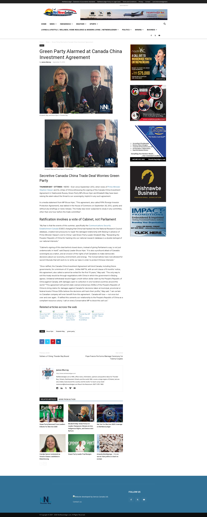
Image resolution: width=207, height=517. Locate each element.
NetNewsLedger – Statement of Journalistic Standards (78, 2)
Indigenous (65, 24)
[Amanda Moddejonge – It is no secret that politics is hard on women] (110, 443)
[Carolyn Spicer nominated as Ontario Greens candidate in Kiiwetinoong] (53, 443)
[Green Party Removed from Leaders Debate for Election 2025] (53, 413)
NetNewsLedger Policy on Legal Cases (109, 2)
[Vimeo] (71, 388)
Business (151, 30)
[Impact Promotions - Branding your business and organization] (148, 222)
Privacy (141, 2)
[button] (164, 24)
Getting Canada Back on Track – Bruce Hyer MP (58, 316)
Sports (93, 24)
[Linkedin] (58, 341)
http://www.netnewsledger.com (66, 373)
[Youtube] (159, 35)
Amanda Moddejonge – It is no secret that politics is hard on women (108, 456)
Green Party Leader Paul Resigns (79, 454)
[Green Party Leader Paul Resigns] (81, 443)
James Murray (46, 62)
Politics (126, 30)
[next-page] (44, 463)
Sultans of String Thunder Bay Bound (54, 356)
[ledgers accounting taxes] (148, 143)
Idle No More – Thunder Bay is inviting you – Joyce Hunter (71, 317)
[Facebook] (151, 35)
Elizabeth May (60, 331)
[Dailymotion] (58, 388)
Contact (147, 2)
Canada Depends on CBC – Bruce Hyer (98, 316)
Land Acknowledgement (159, 2)
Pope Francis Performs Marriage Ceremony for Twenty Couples (104, 357)
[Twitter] (155, 35)
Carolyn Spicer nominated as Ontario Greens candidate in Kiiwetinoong (50, 456)
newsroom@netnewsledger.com (95, 502)
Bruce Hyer (49, 331)
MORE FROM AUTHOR (67, 399)
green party (71, 331)
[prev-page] (41, 463)
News (52, 24)
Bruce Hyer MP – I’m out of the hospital (45, 316)
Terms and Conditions (129, 2)
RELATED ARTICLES (48, 399)
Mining (138, 30)
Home (43, 24)
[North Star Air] (123, 14)
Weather (80, 24)
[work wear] (148, 103)
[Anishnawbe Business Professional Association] (148, 184)
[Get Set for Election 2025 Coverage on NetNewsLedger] (110, 413)
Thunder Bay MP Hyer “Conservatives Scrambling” (84, 317)
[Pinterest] (53, 341)
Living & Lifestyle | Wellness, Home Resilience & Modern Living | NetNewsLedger (79, 30)
